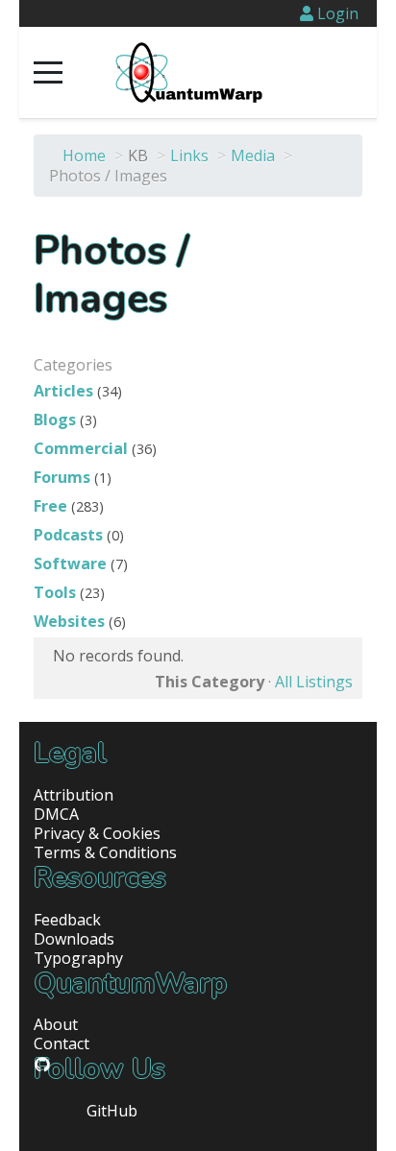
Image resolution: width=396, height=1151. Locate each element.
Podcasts (68, 534)
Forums (62, 477)
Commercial (81, 448)
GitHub (112, 1110)
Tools (55, 592)
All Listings (314, 681)
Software (70, 563)
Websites (69, 621)
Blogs (55, 419)
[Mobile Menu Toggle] (48, 73)
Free (50, 505)
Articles (63, 390)
